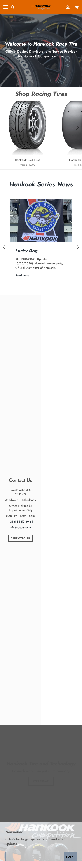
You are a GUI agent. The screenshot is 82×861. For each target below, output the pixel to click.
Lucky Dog (26, 251)
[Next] (77, 127)
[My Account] (65, 7)
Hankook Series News (41, 184)
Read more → (24, 275)
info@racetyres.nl (20, 527)
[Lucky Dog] (41, 220)
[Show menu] (5, 7)
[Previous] (4, 247)
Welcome (41, 781)
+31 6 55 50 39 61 (20, 522)
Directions (20, 538)
